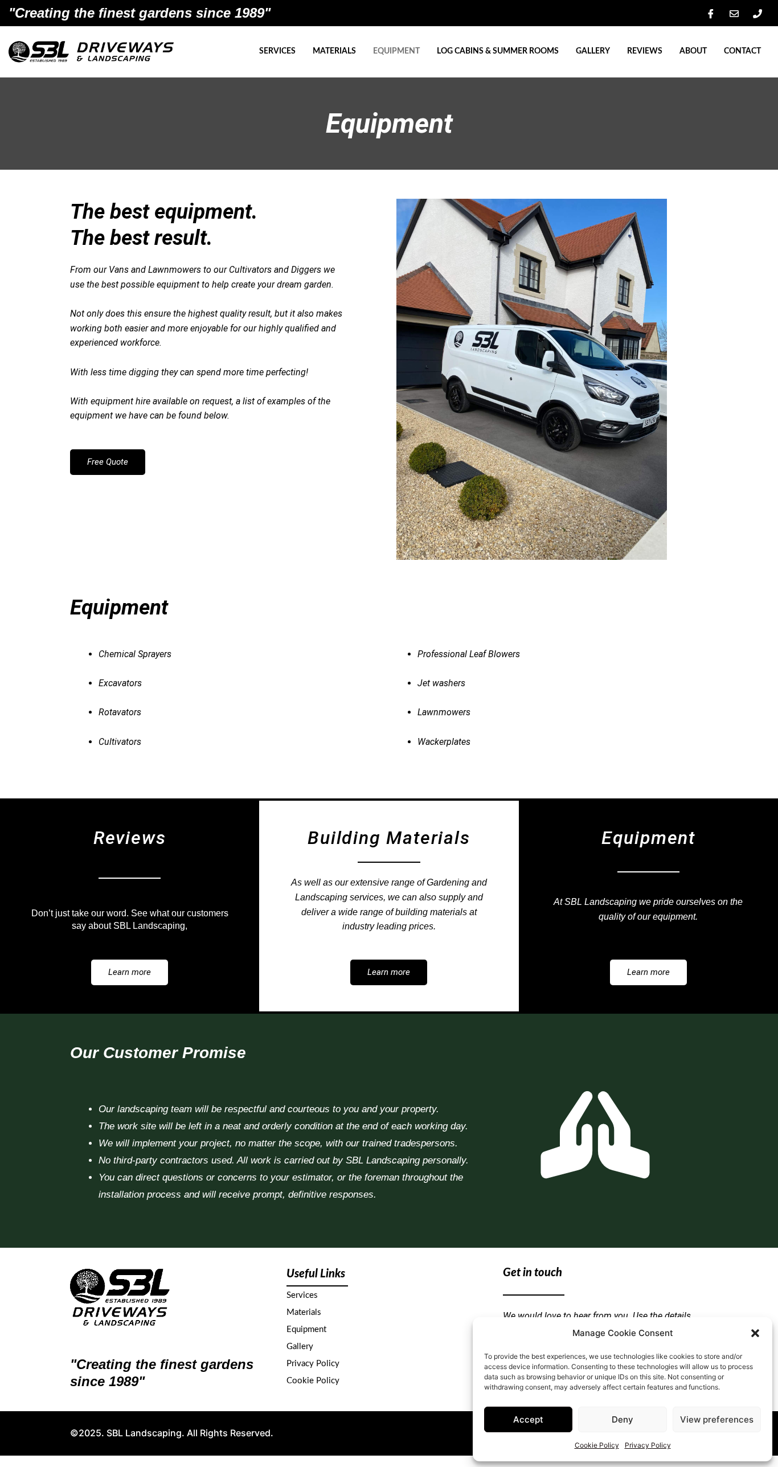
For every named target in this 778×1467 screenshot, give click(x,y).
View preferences (717, 1419)
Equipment (396, 51)
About (693, 51)
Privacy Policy (648, 1445)
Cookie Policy (597, 1445)
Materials (334, 51)
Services (277, 51)
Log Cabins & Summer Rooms (498, 51)
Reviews (644, 51)
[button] (755, 1333)
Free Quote (107, 462)
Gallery (593, 51)
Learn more (129, 972)
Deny (622, 1419)
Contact (742, 51)
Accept (528, 1419)
